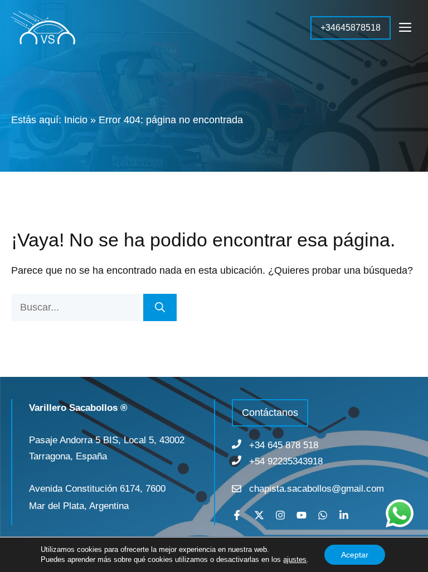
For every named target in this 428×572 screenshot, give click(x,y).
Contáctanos (270, 412)
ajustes (295, 559)
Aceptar (354, 554)
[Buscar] (160, 307)
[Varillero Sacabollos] (43, 28)
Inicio (75, 119)
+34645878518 (350, 27)
